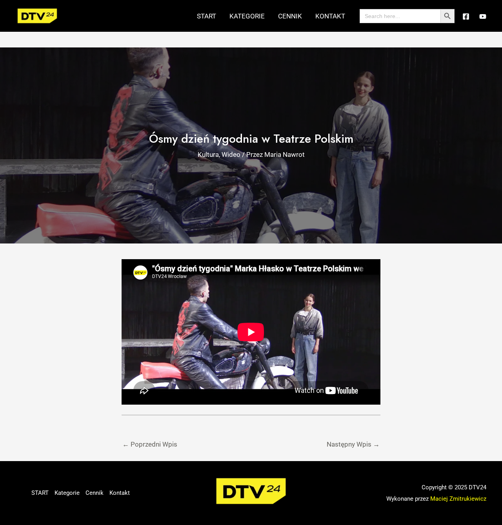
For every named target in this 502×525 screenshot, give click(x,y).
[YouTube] (482, 16)
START (206, 16)
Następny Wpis (353, 444)
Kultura (208, 154)
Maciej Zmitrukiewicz (458, 498)
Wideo (231, 154)
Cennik (290, 16)
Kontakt (330, 16)
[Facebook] (465, 16)
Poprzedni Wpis (149, 444)
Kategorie (247, 16)
